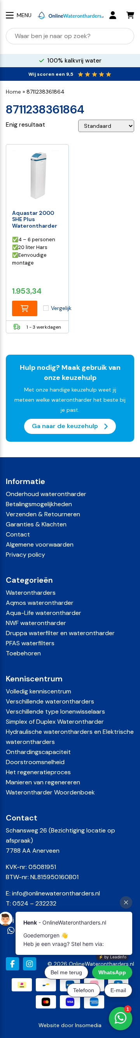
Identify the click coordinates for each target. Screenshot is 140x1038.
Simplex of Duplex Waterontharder (55, 722)
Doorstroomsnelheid (35, 762)
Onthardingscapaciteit (38, 752)
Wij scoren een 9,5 (50, 74)
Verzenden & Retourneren (43, 514)
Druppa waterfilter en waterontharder (60, 633)
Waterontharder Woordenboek (50, 792)
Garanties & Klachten (36, 524)
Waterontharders (31, 593)
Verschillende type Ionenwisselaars (55, 711)
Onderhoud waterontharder (46, 494)
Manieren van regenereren (43, 782)
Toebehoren (23, 653)
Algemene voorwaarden (40, 544)
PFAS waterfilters (30, 643)
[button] (24, 308)
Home (13, 91)
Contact (18, 534)
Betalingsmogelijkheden (39, 504)
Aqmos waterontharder (40, 603)
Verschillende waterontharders (50, 701)
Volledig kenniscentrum (38, 691)
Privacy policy (25, 554)
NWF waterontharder (36, 623)
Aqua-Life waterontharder (43, 613)
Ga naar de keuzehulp (66, 425)
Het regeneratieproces (38, 772)
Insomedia (88, 1025)
